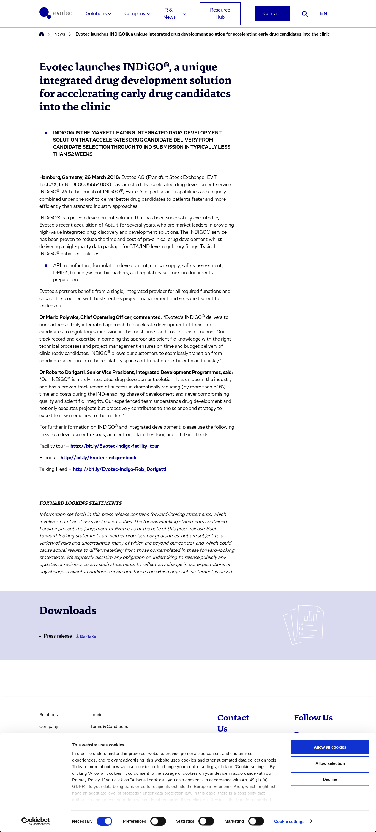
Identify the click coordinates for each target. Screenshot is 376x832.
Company (134, 13)
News (59, 34)
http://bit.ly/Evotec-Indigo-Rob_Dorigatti (119, 469)
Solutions (96, 13)
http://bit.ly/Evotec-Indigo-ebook (99, 457)
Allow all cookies (330, 747)
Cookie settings (289, 821)
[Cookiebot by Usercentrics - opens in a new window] (36, 821)
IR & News (169, 14)
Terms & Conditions (109, 726)
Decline (330, 779)
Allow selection (330, 763)
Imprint (97, 715)
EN (323, 13)
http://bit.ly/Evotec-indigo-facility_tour (114, 446)
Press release (70, 636)
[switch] (158, 821)
